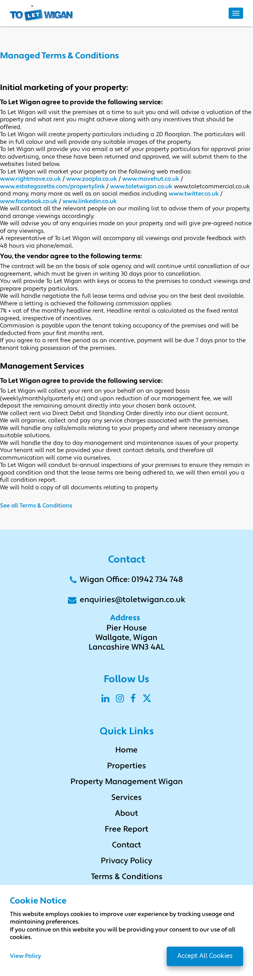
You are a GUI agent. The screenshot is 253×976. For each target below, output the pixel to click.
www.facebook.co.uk (28, 202)
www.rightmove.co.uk (30, 179)
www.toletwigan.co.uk (141, 187)
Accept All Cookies (205, 956)
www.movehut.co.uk (150, 179)
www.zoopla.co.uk (91, 179)
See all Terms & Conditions (36, 506)
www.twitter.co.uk (194, 194)
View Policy (25, 957)
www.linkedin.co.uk (90, 202)
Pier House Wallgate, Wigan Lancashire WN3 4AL (127, 638)
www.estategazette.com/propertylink (52, 187)
